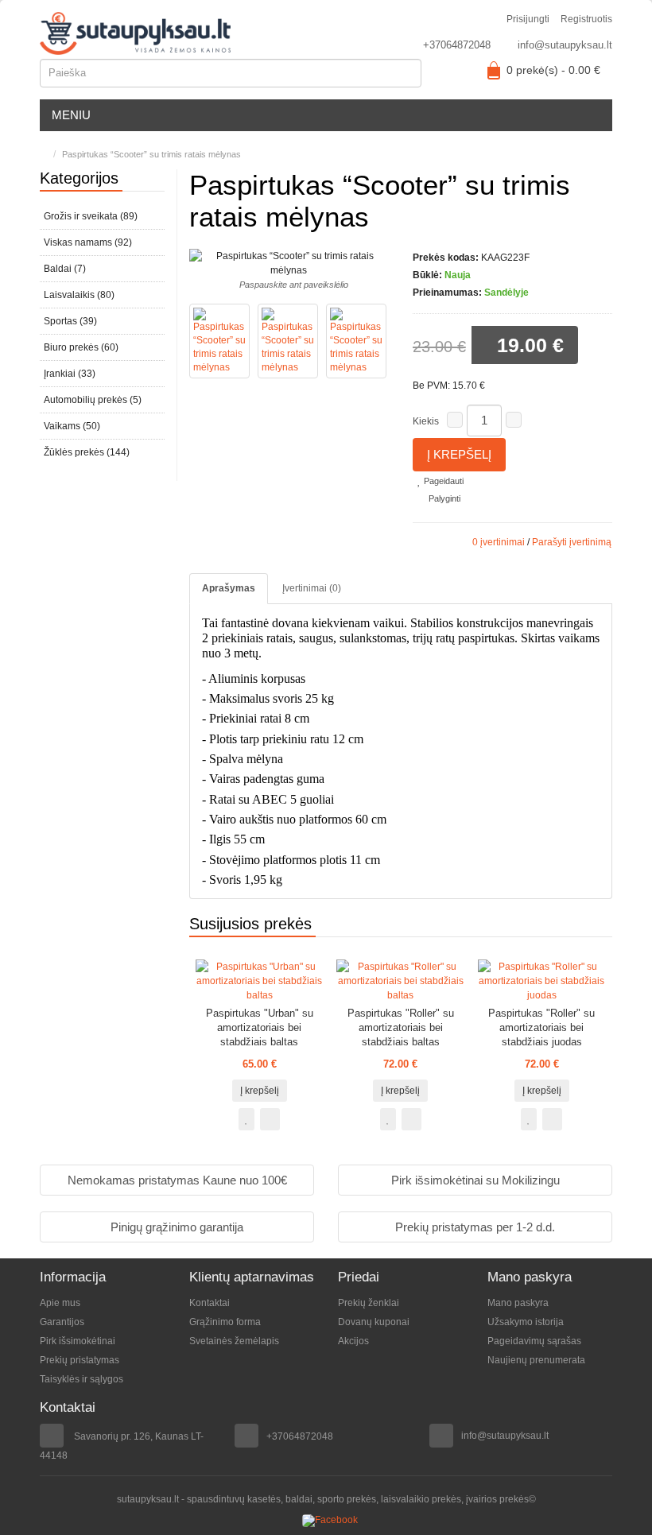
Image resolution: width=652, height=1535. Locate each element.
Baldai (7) (65, 268)
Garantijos (62, 1322)
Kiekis (426, 421)
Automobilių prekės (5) (93, 399)
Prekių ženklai (368, 1302)
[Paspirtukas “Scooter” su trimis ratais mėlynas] (219, 341)
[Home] (43, 154)
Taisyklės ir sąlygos (81, 1379)
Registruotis (586, 19)
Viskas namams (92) (88, 242)
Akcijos (353, 1341)
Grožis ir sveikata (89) (91, 216)
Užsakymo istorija (525, 1322)
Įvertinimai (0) (311, 588)
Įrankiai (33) (69, 373)
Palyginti (443, 498)
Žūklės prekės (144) (87, 452)
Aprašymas (228, 588)
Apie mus (60, 1302)
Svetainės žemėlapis (234, 1341)
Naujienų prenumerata (536, 1360)
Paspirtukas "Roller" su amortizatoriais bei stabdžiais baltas (400, 1027)
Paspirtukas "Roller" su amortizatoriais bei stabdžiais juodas (541, 1027)
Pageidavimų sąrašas (534, 1341)
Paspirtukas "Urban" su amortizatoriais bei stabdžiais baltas (259, 1027)
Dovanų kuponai (373, 1322)
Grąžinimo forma (225, 1322)
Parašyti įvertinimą (571, 542)
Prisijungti (527, 19)
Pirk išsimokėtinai (77, 1341)
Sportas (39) (70, 321)
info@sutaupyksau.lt (565, 45)
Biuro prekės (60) (81, 347)
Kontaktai (209, 1302)
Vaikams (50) (72, 426)
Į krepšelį (459, 454)
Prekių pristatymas (79, 1360)
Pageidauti (442, 481)
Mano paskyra (518, 1302)
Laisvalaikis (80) (79, 294)
